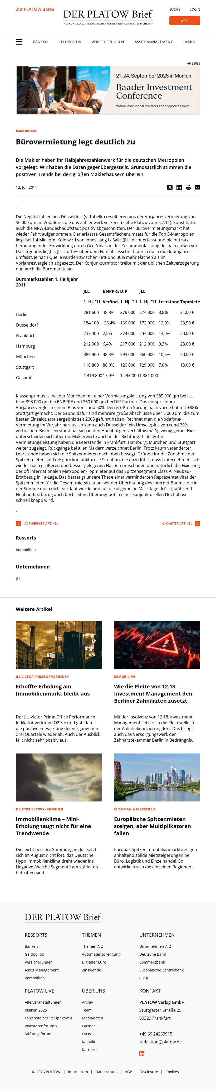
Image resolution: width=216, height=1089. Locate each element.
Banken (40, 41)
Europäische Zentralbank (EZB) (161, 974)
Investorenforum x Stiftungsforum (41, 1029)
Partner (88, 1025)
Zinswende (91, 970)
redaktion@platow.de (160, 1042)
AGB (128, 1071)
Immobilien (194, 41)
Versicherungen (108, 41)
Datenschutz (106, 1071)
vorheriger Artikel (41, 523)
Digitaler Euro (94, 962)
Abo (185, 20)
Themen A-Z (92, 946)
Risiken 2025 (36, 1010)
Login (195, 9)
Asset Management (154, 41)
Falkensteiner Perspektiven (48, 1017)
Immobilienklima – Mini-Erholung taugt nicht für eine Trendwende (53, 826)
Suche (174, 9)
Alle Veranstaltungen (43, 1002)
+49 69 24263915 (155, 1034)
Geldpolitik (69, 41)
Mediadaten (92, 1017)
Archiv (87, 1002)
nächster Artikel (176, 523)
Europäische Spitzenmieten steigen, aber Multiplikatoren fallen (152, 826)
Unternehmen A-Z (155, 946)
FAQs (86, 1033)
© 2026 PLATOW (46, 1071)
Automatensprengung (101, 954)
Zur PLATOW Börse (35, 9)
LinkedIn (142, 1053)
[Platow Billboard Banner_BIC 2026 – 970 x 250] (108, 90)
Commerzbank (152, 962)
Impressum (78, 1071)
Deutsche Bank (152, 954)
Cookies (172, 1071)
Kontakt (88, 1041)
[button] (170, 187)
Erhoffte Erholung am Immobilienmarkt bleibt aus (53, 690)
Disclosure (149, 1071)
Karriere (89, 1049)
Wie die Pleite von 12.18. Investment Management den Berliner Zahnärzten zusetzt (153, 693)
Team (87, 1010)
